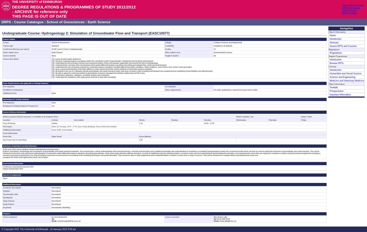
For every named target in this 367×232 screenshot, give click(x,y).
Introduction (335, 39)
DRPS (6, 22)
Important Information (340, 94)
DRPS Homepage (351, 8)
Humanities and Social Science (346, 73)
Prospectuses (336, 91)
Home (333, 35)
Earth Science (99, 22)
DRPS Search (349, 10)
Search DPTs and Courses (343, 46)
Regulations (336, 53)
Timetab (334, 87)
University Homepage (353, 5)
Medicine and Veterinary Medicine (347, 80)
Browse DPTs (336, 63)
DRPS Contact (349, 13)
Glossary (334, 42)
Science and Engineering (342, 77)
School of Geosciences (66, 22)
